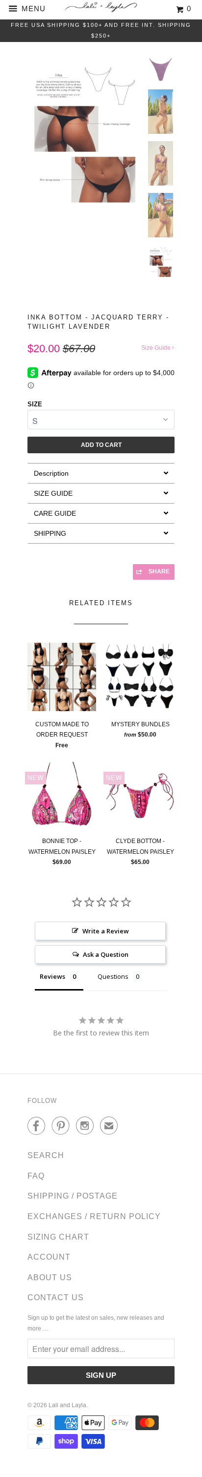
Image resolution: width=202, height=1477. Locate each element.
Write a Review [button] (105, 931)
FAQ (36, 1176)
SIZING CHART (58, 1237)
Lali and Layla (67, 1405)
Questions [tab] (113, 976)
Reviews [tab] (52, 976)
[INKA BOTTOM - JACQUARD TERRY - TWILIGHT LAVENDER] (84, 143)
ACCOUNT (49, 1257)
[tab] (101, 473)
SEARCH (45, 1155)
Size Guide (156, 347)
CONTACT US (55, 1297)
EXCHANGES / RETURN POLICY (94, 1216)
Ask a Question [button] (105, 954)
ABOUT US (49, 1277)
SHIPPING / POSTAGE (72, 1196)
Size (34, 404)
